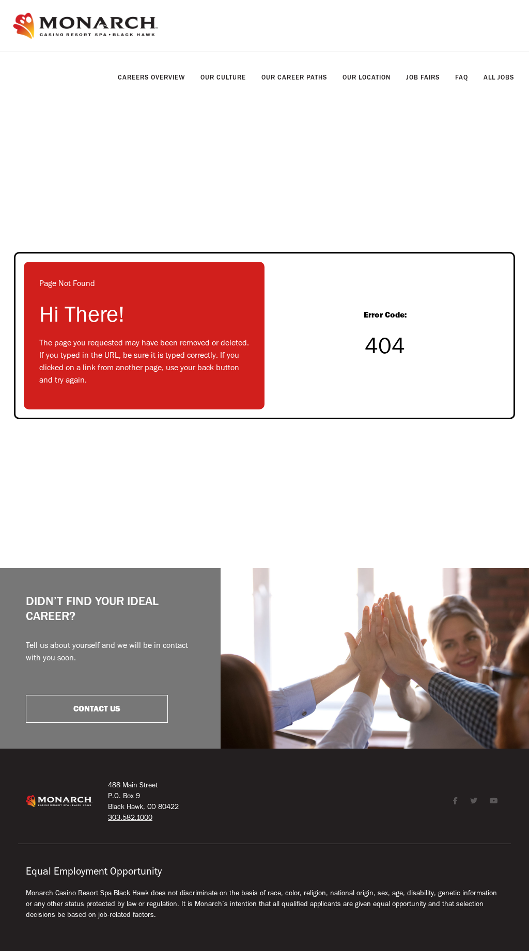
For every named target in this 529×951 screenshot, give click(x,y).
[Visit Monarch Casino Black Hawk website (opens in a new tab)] (85, 26)
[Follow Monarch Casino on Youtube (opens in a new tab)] (494, 801)
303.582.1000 (130, 817)
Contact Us (96, 709)
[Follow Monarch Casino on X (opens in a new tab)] (473, 801)
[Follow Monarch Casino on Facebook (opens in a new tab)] (455, 801)
